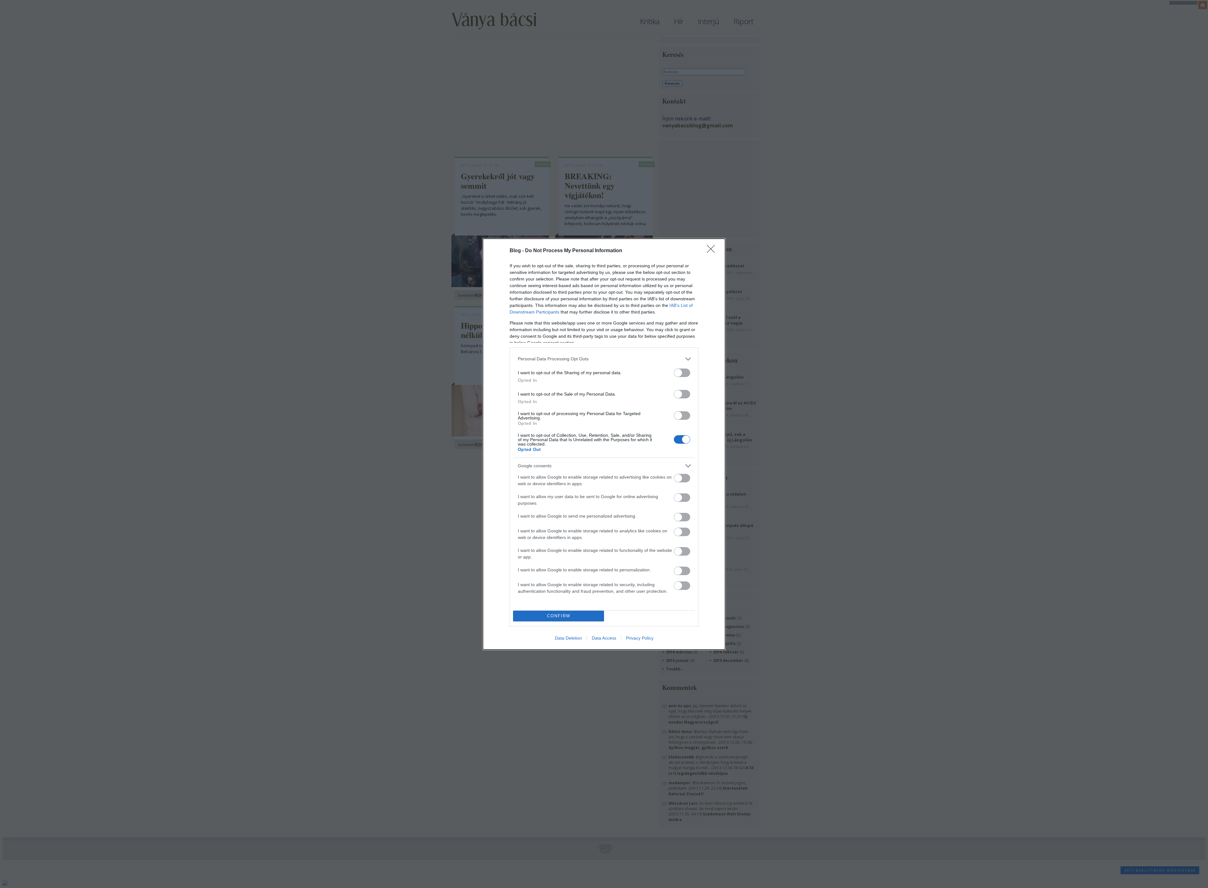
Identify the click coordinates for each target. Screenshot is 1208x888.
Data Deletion (568, 638)
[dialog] (604, 444)
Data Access (604, 638)
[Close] (713, 251)
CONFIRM (558, 615)
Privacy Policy (639, 638)
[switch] (682, 373)
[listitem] (604, 359)
